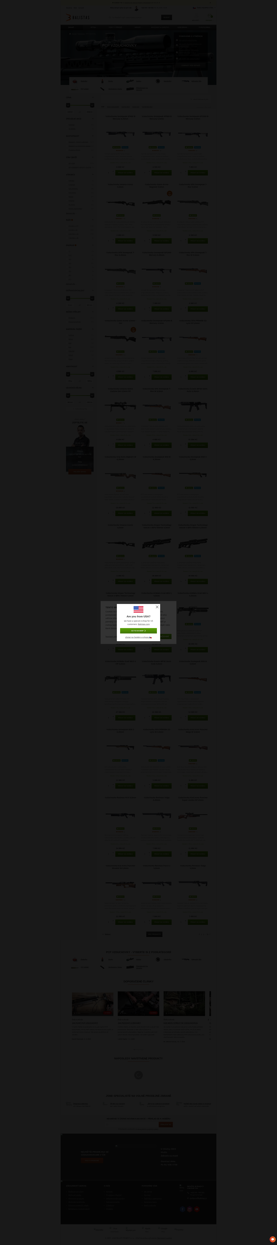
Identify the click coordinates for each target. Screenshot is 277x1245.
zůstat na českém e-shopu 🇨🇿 (138, 637)
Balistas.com (144, 624)
